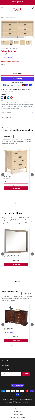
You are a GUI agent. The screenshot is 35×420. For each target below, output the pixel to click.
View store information (8, 91)
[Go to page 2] (16, 281)
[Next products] (32, 174)
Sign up (25, 373)
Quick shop (16, 185)
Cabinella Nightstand (9, 177)
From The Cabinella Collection (9, 48)
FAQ (17, 399)
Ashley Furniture (6, 54)
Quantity (3, 64)
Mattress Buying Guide (25, 399)
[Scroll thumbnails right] (32, 43)
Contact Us (5, 399)
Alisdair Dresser (8, 328)
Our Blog (31, 401)
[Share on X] (5, 97)
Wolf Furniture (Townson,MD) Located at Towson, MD (14, 401)
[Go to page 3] (18, 281)
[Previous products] (2, 174)
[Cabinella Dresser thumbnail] (5, 42)
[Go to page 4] (19, 281)
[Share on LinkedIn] (8, 97)
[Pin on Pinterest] (11, 97)
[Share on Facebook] (2, 97)
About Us (12, 399)
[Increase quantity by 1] (15, 68)
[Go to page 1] (15, 203)
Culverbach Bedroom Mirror (11, 255)
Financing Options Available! (10, 61)
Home (2, 17)
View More (7, 136)
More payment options (17, 82)
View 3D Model (7, 57)
